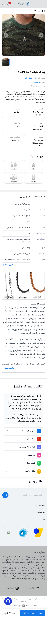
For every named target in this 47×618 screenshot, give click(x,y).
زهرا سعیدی (36, 82)
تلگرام (32, 588)
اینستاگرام (10, 588)
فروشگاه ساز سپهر (16, 605)
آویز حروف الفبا (30, 78)
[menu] (44, 4)
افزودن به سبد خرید (34, 613)
